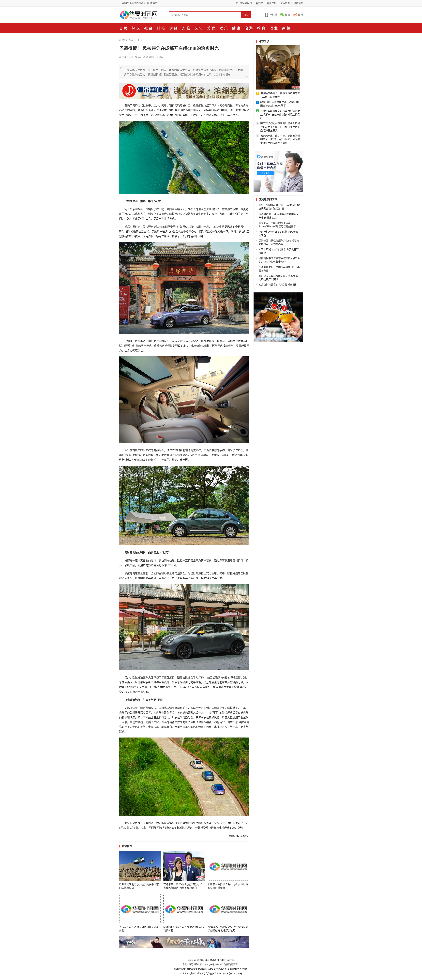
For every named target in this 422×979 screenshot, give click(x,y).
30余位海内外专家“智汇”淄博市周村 (277, 284)
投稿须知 (298, 3)
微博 (300, 14)
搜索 (246, 14)
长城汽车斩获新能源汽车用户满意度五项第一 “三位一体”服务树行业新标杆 (280, 114)
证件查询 (285, 3)
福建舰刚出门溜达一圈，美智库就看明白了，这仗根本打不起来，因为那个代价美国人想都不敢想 (280, 139)
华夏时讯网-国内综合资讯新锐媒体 (139, 3)
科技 (140, 39)
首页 (123, 28)
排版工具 (271, 3)
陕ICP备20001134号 (232, 973)
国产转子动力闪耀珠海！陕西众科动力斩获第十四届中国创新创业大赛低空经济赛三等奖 (280, 127)
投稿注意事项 (231, 964)
